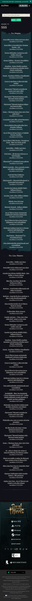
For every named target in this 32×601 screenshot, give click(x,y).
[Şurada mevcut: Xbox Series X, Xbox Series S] (16, 521)
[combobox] (16, 15)
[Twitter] (8, 549)
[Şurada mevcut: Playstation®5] (16, 526)
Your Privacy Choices (12, 595)
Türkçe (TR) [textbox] (13, 572)
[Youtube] (16, 549)
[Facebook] (5, 549)
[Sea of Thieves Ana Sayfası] (9, 5)
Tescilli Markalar (24, 597)
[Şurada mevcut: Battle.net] (16, 544)
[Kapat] (30, 1)
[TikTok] (23, 549)
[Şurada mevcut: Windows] (16, 530)
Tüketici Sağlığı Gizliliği (16, 598)
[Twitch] (11, 549)
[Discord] (20, 549)
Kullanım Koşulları (22, 595)
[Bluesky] (26, 549)
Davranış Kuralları (15, 597)
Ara (16, 20)
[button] (16, 572)
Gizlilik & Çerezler (7, 597)
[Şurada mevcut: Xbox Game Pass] (16, 539)
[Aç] (29, 6)
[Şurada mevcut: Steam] (16, 535)
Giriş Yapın (24, 6)
